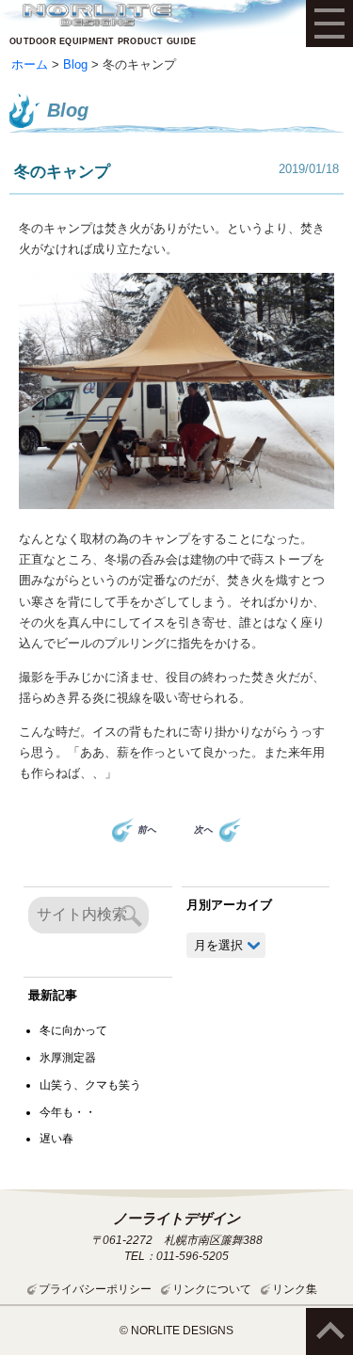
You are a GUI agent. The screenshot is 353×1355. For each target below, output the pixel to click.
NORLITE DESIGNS (97, 15)
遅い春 (56, 1138)
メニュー (329, 23)
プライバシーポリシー (95, 1289)
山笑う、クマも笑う (90, 1085)
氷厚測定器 (68, 1057)
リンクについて (211, 1289)
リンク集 (294, 1289)
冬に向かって (73, 1030)
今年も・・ (68, 1112)
